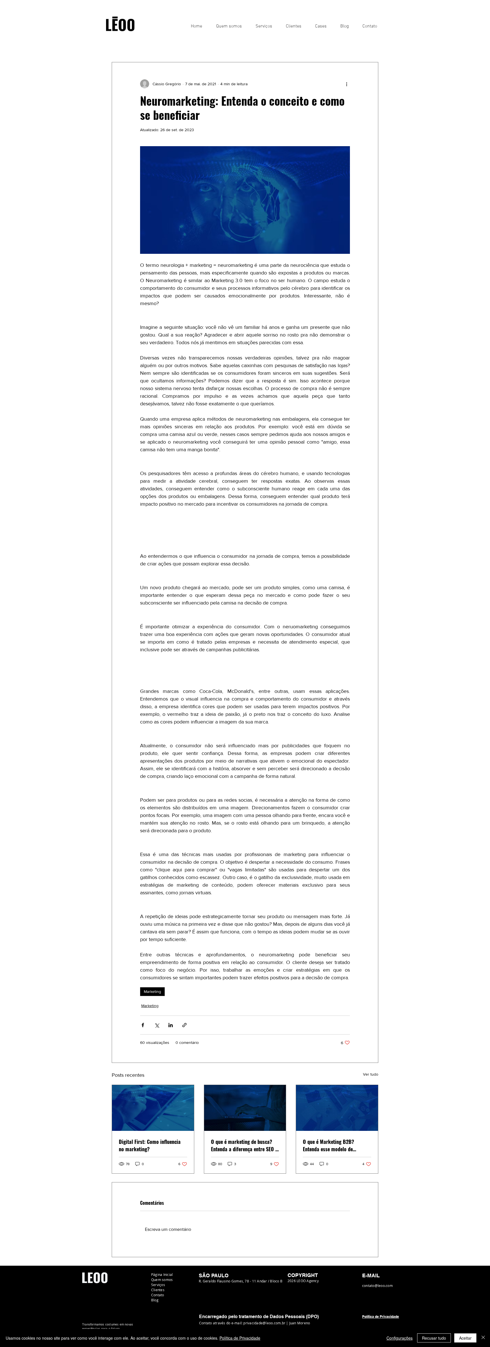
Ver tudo (370, 1074)
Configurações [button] (399, 1338)
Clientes (157, 1290)
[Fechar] (483, 1337)
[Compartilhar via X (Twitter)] (156, 1025)
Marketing (185, 45)
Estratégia (156, 45)
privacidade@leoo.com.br (264, 1323)
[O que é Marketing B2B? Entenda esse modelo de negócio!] (337, 1108)
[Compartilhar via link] (184, 1025)
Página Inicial (162, 1274)
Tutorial (213, 45)
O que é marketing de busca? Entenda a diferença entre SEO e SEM (244, 1145)
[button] (371, 45)
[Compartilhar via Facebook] (142, 1025)
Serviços (158, 1284)
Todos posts (123, 45)
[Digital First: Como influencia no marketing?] (153, 1108)
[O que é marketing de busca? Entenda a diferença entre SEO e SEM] (245, 1108)
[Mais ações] (346, 83)
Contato (157, 1295)
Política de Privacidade (239, 1338)
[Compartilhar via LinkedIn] (170, 1025)
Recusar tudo (434, 1338)
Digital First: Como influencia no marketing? (150, 1145)
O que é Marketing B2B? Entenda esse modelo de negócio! (328, 1145)
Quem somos (162, 1279)
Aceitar (465, 1338)
